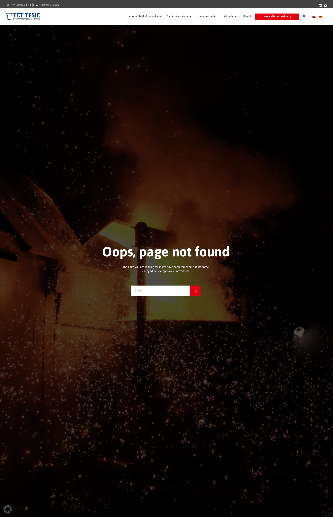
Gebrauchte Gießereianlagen (144, 16)
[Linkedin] (320, 5)
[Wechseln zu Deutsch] (320, 16)
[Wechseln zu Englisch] (314, 16)
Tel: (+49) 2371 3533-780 (19, 5)
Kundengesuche (206, 16)
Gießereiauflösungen (179, 16)
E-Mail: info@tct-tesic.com (46, 5)
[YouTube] (325, 5)
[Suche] (195, 291)
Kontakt (248, 16)
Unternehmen (229, 16)
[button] (304, 16)
